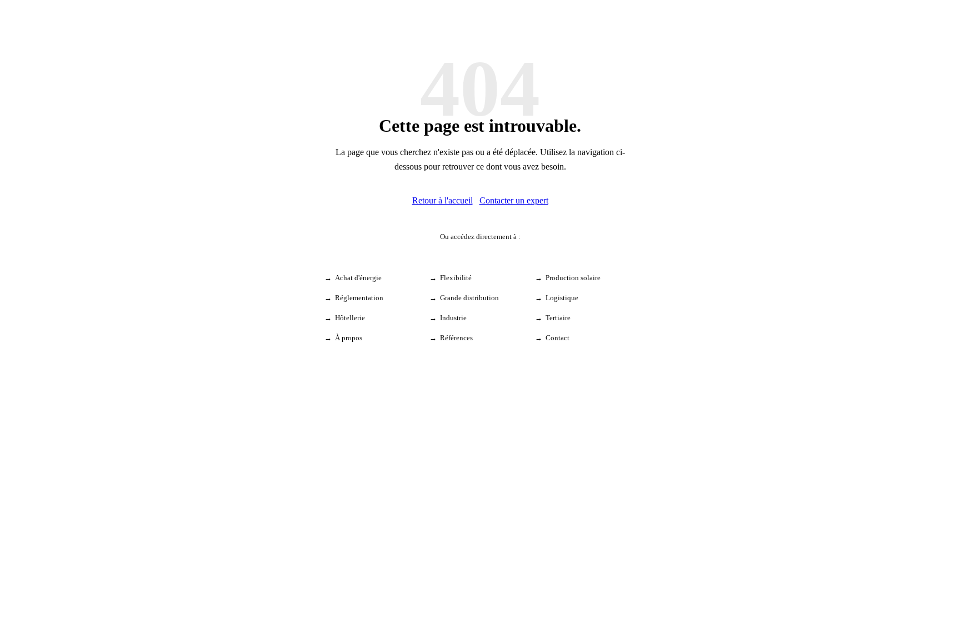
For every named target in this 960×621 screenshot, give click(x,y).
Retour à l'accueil (442, 200)
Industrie (453, 318)
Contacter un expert (513, 200)
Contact (557, 338)
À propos (348, 338)
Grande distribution (469, 298)
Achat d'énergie (358, 278)
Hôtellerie (350, 318)
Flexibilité (456, 278)
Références (456, 338)
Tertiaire (558, 318)
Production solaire (573, 278)
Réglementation (359, 298)
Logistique (562, 298)
